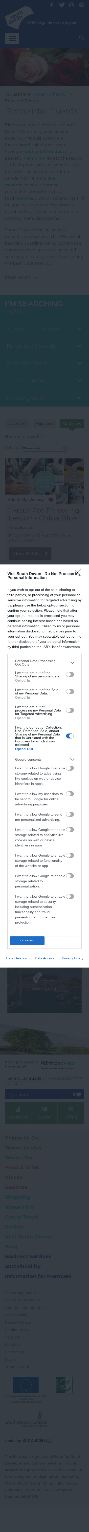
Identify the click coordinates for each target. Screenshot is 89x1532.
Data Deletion (16, 958)
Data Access (44, 958)
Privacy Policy (72, 958)
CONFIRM (27, 940)
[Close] (79, 574)
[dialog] (44, 766)
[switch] (70, 674)
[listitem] (44, 662)
